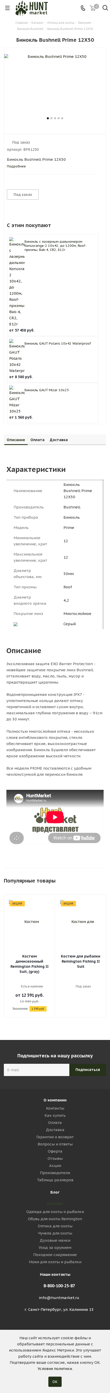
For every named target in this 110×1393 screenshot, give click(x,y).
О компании (55, 1100)
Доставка (55, 1129)
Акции (55, 1165)
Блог (55, 1192)
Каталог (55, 1203)
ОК (55, 1381)
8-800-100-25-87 (59, 1285)
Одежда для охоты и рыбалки (55, 1211)
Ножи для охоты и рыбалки (55, 1261)
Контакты (55, 1108)
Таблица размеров (55, 1179)
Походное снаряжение (55, 1254)
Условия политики (55, 1368)
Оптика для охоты (55, 1226)
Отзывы (55, 1158)
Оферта (55, 1151)
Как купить (55, 1115)
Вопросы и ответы (55, 1144)
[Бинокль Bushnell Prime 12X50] (55, 84)
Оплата (55, 1122)
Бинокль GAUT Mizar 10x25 (47, 390)
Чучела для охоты (55, 1233)
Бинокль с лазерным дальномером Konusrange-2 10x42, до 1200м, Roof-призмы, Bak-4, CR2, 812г (55, 245)
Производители (55, 1172)
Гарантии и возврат (55, 1136)
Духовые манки (55, 1240)
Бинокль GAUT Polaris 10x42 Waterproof (58, 343)
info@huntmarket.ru (59, 1297)
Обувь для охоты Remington (55, 1218)
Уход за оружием (55, 1247)
